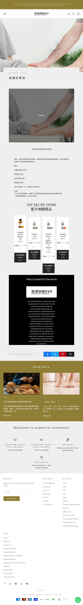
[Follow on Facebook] (4, 584)
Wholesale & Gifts (9, 549)
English (40, 590)
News (5, 538)
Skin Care (45, 501)
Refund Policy (8, 570)
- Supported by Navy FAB (52, 594)
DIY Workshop (47, 504)
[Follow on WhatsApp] (21, 584)
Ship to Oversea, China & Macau (14, 563)
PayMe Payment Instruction (12, 556)
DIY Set (45, 497)
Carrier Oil (45, 490)
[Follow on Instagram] (10, 584)
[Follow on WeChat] (27, 584)
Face (64, 483)
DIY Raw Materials (48, 483)
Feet (24, 73)
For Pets (66, 508)
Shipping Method (9, 559)
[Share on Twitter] (55, 354)
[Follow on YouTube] (16, 584)
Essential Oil (46, 487)
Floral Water (46, 494)
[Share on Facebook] (47, 354)
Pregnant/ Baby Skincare (71, 504)
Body (5, 397)
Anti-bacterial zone (69, 522)
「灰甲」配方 (49, 402)
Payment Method (9, 552)
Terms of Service (9, 577)
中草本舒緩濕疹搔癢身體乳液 (17, 402)
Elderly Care (67, 512)
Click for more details (45, 5)
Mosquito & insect (69, 515)
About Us (6, 541)
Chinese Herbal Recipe (70, 526)
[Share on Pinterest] (63, 354)
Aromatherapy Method (70, 519)
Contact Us (7, 545)
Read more (7, 415)
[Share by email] (70, 354)
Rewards (6, 566)
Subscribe (12, 498)
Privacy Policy (8, 573)
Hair (64, 490)
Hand (64, 487)
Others (65, 501)
